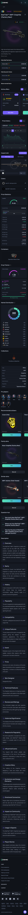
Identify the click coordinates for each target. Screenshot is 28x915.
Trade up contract (5, 872)
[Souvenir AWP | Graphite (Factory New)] (14, 75)
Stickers (3, 908)
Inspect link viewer (5, 880)
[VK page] (10, 898)
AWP (24, 370)
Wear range (7, 156)
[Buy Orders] (25, 89)
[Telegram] (6, 898)
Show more (4, 56)
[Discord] (14, 898)
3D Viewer (21, 156)
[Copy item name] (25, 14)
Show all (14, 472)
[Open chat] (25, 912)
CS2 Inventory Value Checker (7, 878)
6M (15, 130)
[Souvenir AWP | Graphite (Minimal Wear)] (14, 79)
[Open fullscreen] (25, 160)
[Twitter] (2, 898)
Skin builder (23, 153)
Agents (3, 903)
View (11, 434)
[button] (14, 165)
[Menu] (25, 2)
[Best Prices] (22, 89)
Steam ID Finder (4, 875)
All (20, 130)
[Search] (21, 2)
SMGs (25, 903)
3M (12, 130)
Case (7, 903)
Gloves (8, 906)
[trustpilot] (17, 898)
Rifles (24, 368)
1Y (18, 130)
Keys (17, 906)
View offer (10, 112)
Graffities (4, 906)
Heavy (13, 906)
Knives (16, 903)
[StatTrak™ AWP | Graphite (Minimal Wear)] (14, 68)
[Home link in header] (4, 2)
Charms (12, 903)
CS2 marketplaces (5, 870)
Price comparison (5, 867)
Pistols (21, 906)
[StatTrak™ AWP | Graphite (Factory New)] (14, 64)
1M (10, 130)
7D (7, 130)
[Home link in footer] (14, 859)
